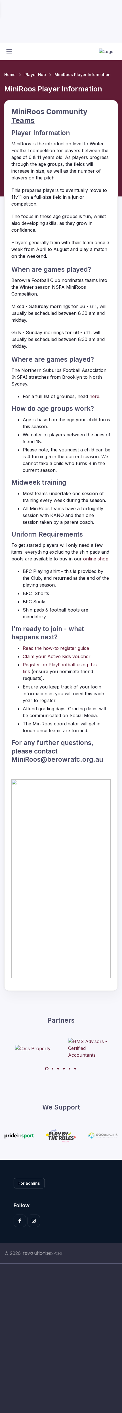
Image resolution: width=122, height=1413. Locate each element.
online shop (95, 559)
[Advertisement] (61, 1338)
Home (10, 74)
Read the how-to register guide (56, 648)
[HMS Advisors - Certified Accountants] (89, 1048)
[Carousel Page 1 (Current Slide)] (47, 1068)
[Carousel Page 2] (52, 1068)
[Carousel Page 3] (58, 1068)
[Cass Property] (33, 1048)
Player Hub (35, 74)
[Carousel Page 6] (75, 1068)
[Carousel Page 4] (64, 1068)
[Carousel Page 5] (69, 1068)
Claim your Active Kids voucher (57, 656)
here (94, 396)
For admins (29, 1183)
